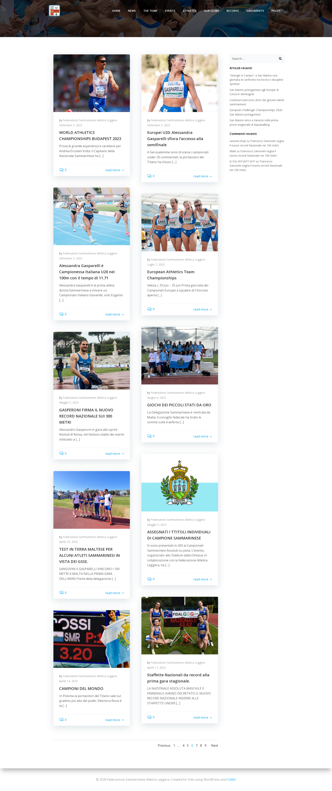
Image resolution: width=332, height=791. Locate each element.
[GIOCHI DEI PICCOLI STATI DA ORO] (179, 355)
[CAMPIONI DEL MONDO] (91, 639)
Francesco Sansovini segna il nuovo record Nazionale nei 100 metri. (256, 165)
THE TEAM (150, 10)
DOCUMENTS (255, 10)
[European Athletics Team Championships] (179, 222)
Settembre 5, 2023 (70, 125)
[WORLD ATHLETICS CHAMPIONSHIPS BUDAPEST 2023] (91, 83)
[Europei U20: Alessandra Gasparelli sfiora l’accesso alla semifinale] (179, 83)
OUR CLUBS (211, 10)
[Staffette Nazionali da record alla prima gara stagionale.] (179, 625)
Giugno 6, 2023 (156, 397)
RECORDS (233, 10)
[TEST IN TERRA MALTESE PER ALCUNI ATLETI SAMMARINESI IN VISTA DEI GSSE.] (91, 499)
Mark (233, 151)
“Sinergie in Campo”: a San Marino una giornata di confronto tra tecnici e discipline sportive (256, 80)
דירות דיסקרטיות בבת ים (242, 161)
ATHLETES (189, 10)
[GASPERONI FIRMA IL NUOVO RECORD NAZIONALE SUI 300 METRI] (91, 360)
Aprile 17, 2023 (156, 667)
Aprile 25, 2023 (68, 542)
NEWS (132, 10)
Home (116, 10)
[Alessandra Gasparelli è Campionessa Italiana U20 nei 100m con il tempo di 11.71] (91, 216)
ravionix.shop (238, 141)
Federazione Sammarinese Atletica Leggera (90, 120)
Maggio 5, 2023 (69, 402)
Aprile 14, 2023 (68, 681)
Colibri (231, 779)
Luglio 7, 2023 (156, 264)
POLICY (276, 10)
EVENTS (170, 10)
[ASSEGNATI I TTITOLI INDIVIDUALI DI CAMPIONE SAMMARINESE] (179, 482)
